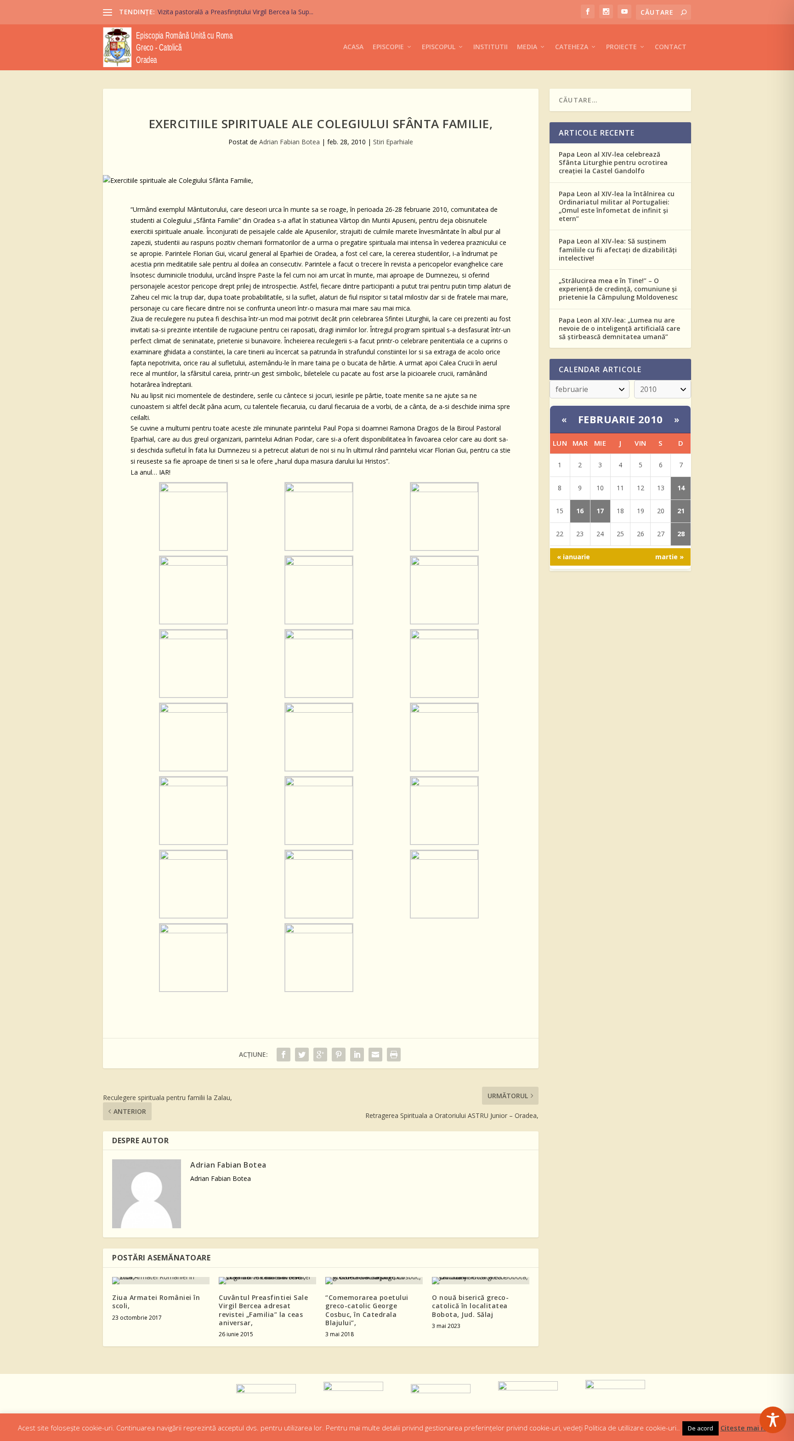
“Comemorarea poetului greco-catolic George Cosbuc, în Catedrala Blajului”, (366, 1310)
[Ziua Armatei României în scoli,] (161, 1280)
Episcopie (388, 47)
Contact (670, 47)
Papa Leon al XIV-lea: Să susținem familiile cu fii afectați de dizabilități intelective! (618, 249)
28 (681, 533)
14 (681, 487)
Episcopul (438, 47)
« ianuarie (573, 556)
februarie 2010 (620, 419)
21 (681, 510)
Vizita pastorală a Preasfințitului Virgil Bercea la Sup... (235, 11)
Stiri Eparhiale (393, 141)
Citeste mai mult (748, 1427)
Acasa (353, 47)
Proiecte (621, 47)
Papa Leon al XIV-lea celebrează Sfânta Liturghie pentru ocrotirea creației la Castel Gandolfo (613, 162)
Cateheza (571, 47)
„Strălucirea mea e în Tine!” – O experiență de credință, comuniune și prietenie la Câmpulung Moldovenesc (618, 288)
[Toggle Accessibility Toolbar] (773, 1420)
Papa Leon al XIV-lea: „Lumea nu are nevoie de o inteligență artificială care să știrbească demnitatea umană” (619, 328)
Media (527, 47)
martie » (669, 556)
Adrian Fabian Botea (289, 141)
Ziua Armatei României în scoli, (156, 1301)
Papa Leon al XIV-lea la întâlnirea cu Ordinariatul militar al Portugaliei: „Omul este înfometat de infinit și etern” (617, 206)
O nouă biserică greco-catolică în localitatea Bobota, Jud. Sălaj (470, 1305)
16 (580, 510)
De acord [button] (700, 1428)
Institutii (490, 47)
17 (600, 510)
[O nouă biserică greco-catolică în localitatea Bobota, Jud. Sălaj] (480, 1280)
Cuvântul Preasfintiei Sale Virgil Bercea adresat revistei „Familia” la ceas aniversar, (263, 1310)
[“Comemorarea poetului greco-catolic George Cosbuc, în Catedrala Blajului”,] (374, 1280)
